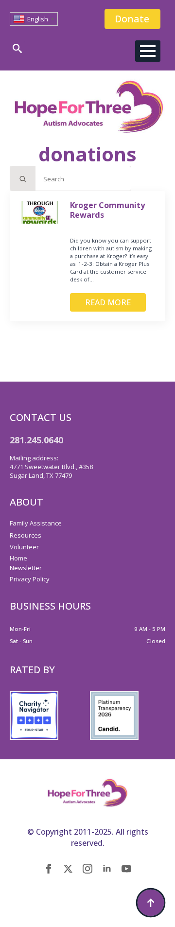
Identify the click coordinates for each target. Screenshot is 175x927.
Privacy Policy (30, 579)
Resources (25, 535)
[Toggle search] (17, 48)
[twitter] (68, 869)
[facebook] (48, 869)
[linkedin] (107, 869)
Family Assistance (36, 523)
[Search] (22, 179)
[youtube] (126, 869)
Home (18, 558)
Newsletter (26, 567)
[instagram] (87, 869)
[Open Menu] (147, 51)
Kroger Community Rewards (107, 210)
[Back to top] (150, 902)
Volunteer (24, 546)
